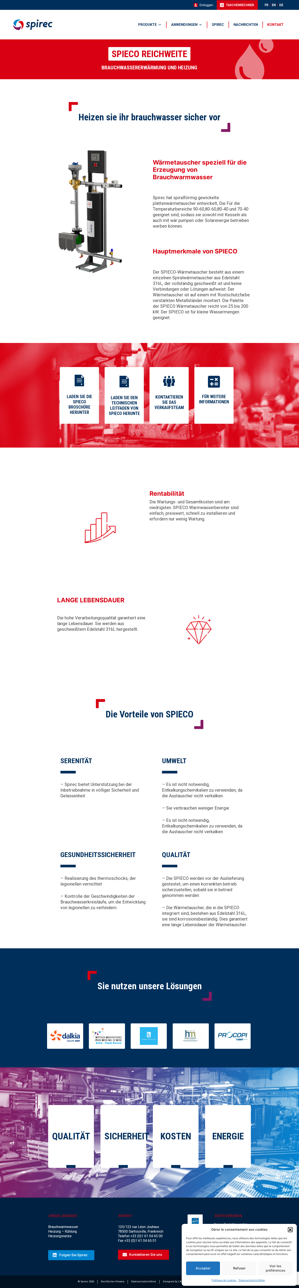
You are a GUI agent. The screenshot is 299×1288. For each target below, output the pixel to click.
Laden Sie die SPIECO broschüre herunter (79, 404)
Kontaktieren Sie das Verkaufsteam (169, 402)
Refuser (239, 1268)
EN (274, 5)
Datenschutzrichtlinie (252, 1280)
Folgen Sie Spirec (73, 1255)
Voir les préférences (275, 1268)
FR (266, 5)
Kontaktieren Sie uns (145, 1255)
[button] (290, 1229)
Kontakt (275, 25)
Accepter (203, 1268)
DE (281, 5)
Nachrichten (246, 25)
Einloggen (206, 5)
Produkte (147, 25)
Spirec (218, 25)
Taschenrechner (240, 5)
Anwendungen (184, 25)
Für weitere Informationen (214, 399)
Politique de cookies (224, 1280)
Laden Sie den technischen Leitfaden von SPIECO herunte (124, 405)
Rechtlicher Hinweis (112, 1281)
